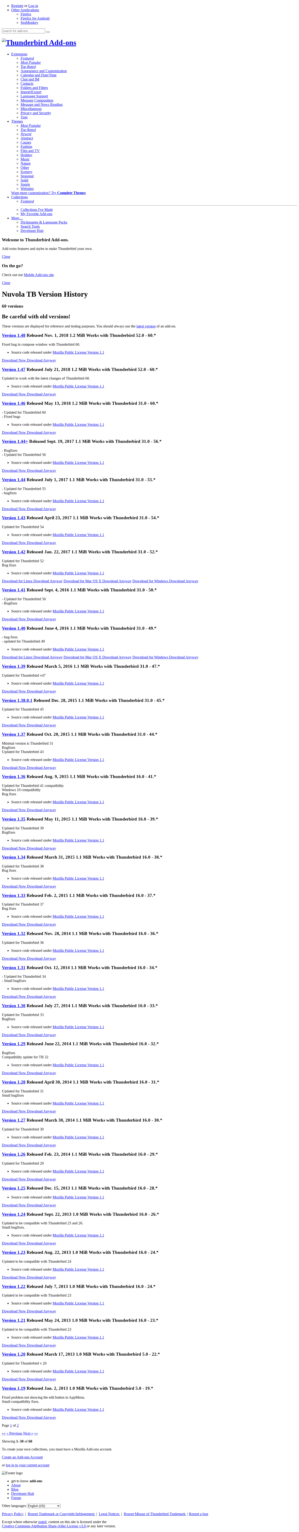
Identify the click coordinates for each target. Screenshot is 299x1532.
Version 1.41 (13, 589)
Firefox (26, 14)
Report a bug (198, 1514)
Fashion (26, 147)
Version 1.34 (13, 857)
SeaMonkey (29, 23)
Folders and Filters (34, 88)
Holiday (26, 155)
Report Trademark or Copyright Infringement (61, 1514)
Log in (33, 6)
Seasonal (27, 176)
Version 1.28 (13, 1082)
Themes (17, 121)
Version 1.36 (13, 776)
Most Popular (31, 62)
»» (36, 1433)
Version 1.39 (13, 666)
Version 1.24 (13, 1214)
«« (4, 1433)
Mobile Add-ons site (39, 275)
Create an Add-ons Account (22, 1457)
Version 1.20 (13, 1354)
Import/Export (31, 92)
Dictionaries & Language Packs (44, 222)
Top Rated (28, 67)
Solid (24, 180)
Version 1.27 (13, 1120)
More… (17, 218)
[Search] (48, 32)
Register (17, 6)
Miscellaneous (31, 109)
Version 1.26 (13, 1154)
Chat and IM (30, 79)
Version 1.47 (13, 369)
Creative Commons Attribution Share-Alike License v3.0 (44, 1526)
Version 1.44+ (15, 441)
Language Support (34, 96)
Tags (24, 117)
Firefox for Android (35, 18)
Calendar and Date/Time (39, 75)
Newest (26, 134)
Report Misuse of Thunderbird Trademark (155, 1514)
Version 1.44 (13, 479)
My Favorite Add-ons (36, 214)
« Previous (14, 1433)
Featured (27, 58)
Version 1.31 (13, 967)
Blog (14, 1489)
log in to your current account (27, 1465)
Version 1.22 (13, 1286)
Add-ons (62, 42)
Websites (27, 189)
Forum (16, 1498)
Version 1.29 (13, 1043)
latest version (146, 326)
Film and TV (30, 151)
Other (25, 168)
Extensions (19, 54)
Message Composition (37, 100)
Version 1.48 (13, 335)
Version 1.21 (13, 1320)
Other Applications (25, 10)
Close (6, 257)
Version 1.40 (13, 628)
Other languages (14, 1506)
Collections (19, 197)
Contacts (27, 83)
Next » (28, 1433)
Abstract (27, 138)
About (16, 1485)
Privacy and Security (36, 113)
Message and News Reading (42, 105)
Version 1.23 (13, 1252)
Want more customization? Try (48, 193)
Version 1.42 (13, 551)
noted (42, 1522)
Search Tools (30, 226)
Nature (26, 163)
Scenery (26, 172)
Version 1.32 (13, 933)
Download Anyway (41, 360)
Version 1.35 (13, 819)
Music (25, 159)
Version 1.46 (13, 403)
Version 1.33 (13, 895)
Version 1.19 (13, 1388)
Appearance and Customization (44, 71)
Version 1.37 (13, 734)
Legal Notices (109, 1514)
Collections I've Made (37, 210)
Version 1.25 (13, 1188)
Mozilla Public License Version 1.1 (78, 352)
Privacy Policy (13, 1514)
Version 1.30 (13, 1005)
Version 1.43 (13, 517)
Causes (26, 142)
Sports (25, 184)
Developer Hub (32, 231)
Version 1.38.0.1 (17, 700)
